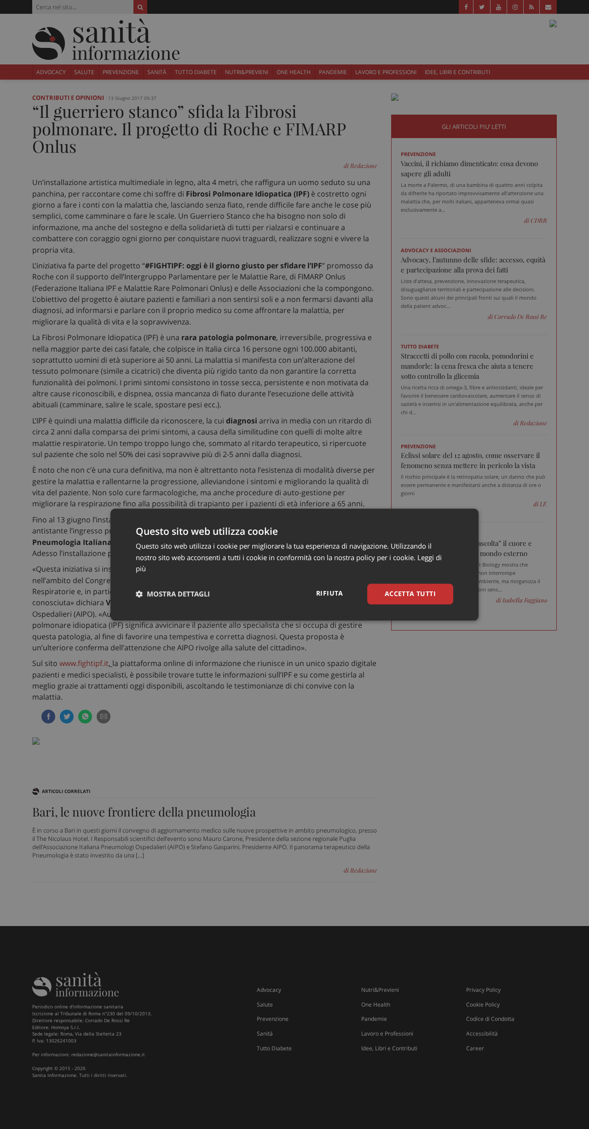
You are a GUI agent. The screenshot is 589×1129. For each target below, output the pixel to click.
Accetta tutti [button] (410, 593)
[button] (173, 594)
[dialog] (294, 564)
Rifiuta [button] (329, 593)
